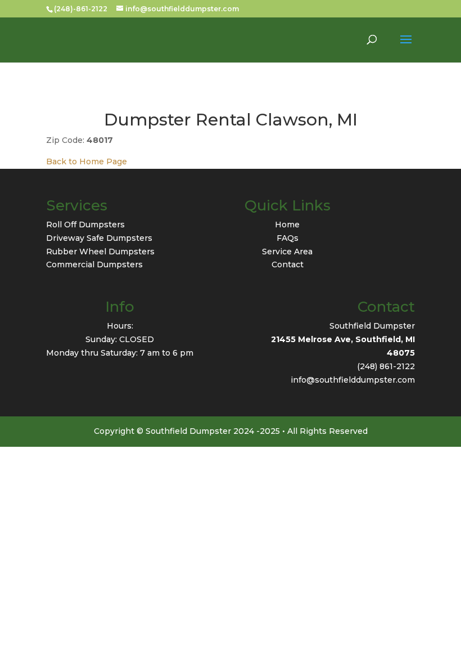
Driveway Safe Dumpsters (99, 238)
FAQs (288, 238)
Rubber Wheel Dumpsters (100, 251)
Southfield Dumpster (372, 326)
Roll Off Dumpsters (85, 224)
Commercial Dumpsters (94, 264)
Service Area (287, 251)
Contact (288, 264)
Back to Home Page (86, 161)
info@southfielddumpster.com (353, 380)
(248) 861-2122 (386, 366)
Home (287, 224)
